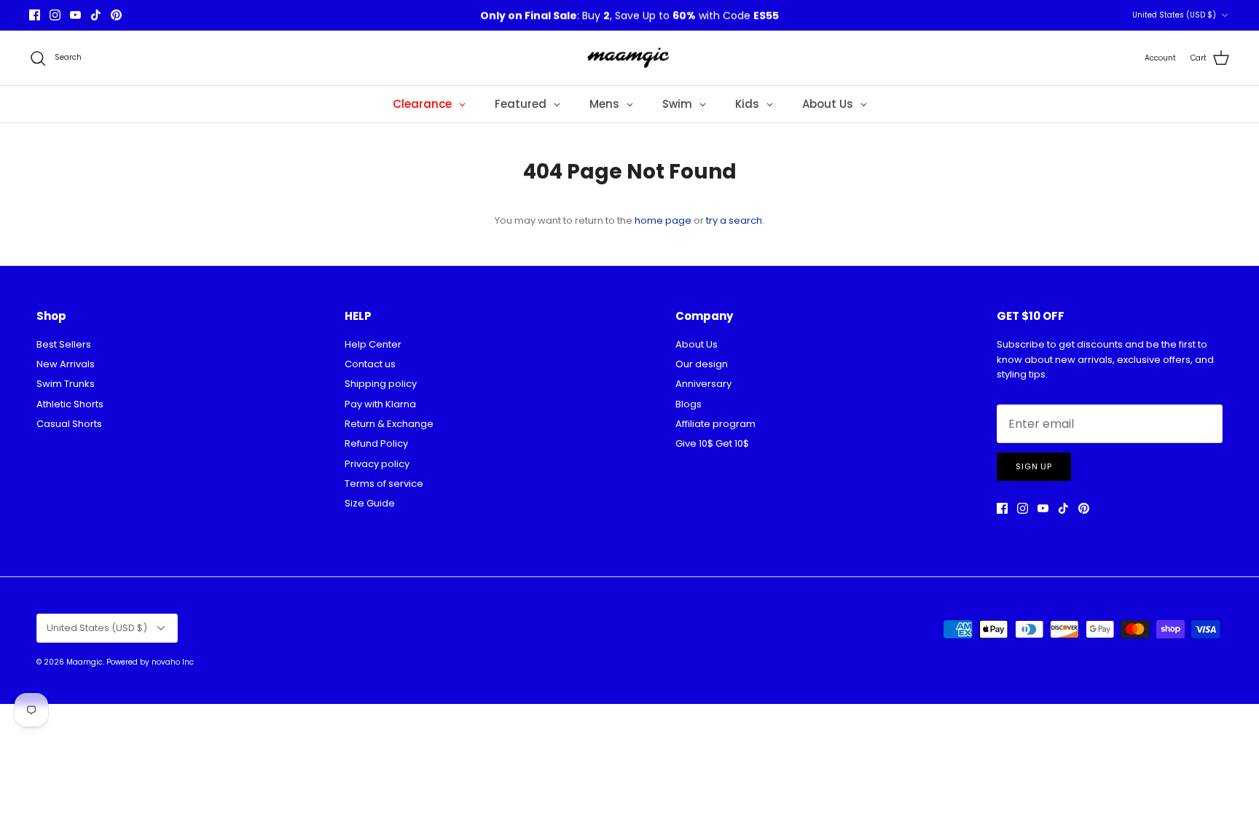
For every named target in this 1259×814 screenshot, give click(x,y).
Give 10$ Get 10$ (712, 443)
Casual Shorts (69, 424)
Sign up (1034, 466)
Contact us (370, 364)
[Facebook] (34, 14)
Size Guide (370, 503)
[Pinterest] (116, 14)
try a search (734, 220)
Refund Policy (376, 443)
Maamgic (84, 662)
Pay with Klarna (380, 404)
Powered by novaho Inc (150, 662)
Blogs (688, 404)
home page (663, 220)
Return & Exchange (389, 424)
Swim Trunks (65, 384)
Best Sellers (63, 344)
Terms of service (384, 483)
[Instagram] (55, 14)
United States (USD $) (1174, 14)
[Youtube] (75, 14)
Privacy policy (377, 464)
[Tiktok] (95, 14)
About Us (696, 344)
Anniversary (703, 384)
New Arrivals (65, 364)
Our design (701, 364)
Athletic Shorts (69, 404)
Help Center (373, 344)
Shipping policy (381, 384)
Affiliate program (715, 424)
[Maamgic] (629, 58)
